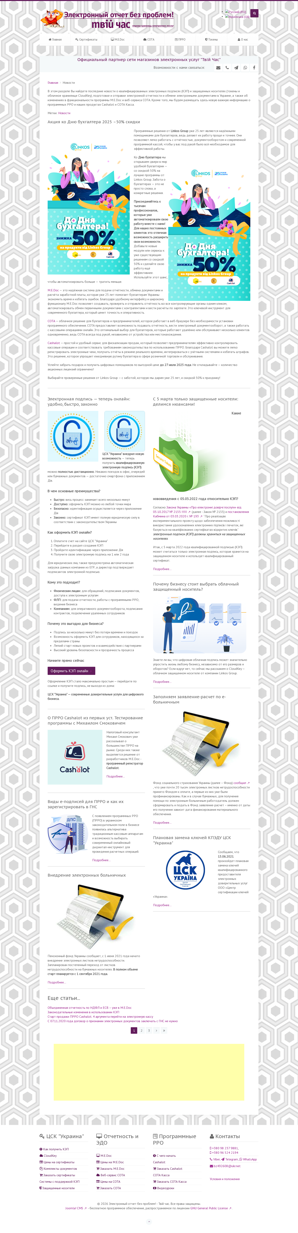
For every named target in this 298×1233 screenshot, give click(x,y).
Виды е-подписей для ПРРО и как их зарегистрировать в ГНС (86, 804)
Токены (212, 39)
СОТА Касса (161, 1175)
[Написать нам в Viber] (227, 68)
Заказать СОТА (110, 1188)
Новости (64, 113)
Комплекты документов (60, 1169)
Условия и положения (225, 1179)
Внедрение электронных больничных (87, 875)
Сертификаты (87, 39)
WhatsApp (249, 1159)
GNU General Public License (209, 1208)
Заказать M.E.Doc (111, 1169)
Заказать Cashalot (169, 1169)
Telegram (231, 1159)
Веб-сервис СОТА (112, 1175)
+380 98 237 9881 (224, 1148)
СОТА (150, 39)
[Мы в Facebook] (254, 68)
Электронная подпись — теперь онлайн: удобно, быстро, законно (89, 401)
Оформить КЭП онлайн (69, 670)
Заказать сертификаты (59, 1175)
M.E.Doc (119, 39)
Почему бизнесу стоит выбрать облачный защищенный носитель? (196, 586)
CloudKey (50, 1156)
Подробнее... (115, 776)
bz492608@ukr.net (227, 1166)
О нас (244, 39)
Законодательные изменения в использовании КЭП (83, 1012)
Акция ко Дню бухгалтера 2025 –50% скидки (94, 121)
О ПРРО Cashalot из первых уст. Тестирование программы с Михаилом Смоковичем (95, 720)
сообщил (240, 783)
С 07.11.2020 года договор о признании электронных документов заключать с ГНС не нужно (113, 1021)
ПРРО (181, 39)
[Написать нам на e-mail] (218, 68)
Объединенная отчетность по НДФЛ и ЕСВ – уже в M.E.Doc (90, 1008)
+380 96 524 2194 (224, 1152)
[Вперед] (156, 1030)
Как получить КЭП (55, 1149)
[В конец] (164, 1030)
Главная (56, 39)
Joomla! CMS (74, 1208)
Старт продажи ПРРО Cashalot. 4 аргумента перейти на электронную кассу (100, 1016)
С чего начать (166, 1156)
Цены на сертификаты (58, 1162)
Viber (216, 1159)
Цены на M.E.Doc (112, 1162)
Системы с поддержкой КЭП (59, 1181)
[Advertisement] (149, 1072)
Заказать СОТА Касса (171, 1181)
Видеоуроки (165, 1188)
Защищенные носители (58, 1188)
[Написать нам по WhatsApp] (245, 68)
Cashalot (54, 343)
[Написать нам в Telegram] (236, 68)
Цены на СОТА (110, 1181)
